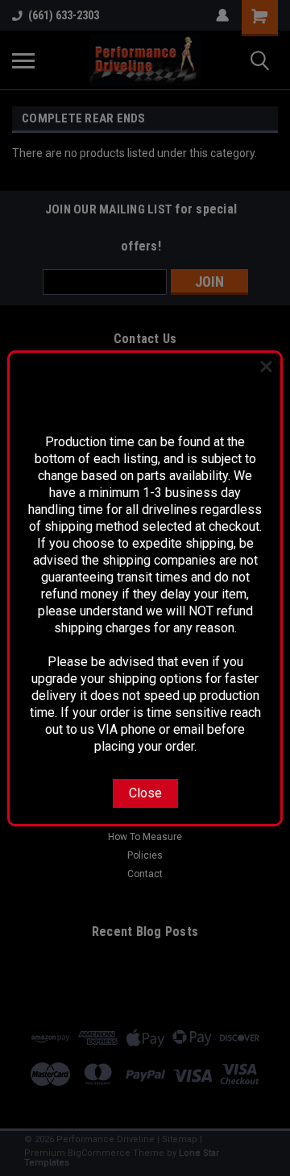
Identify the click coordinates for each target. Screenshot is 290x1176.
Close (145, 793)
